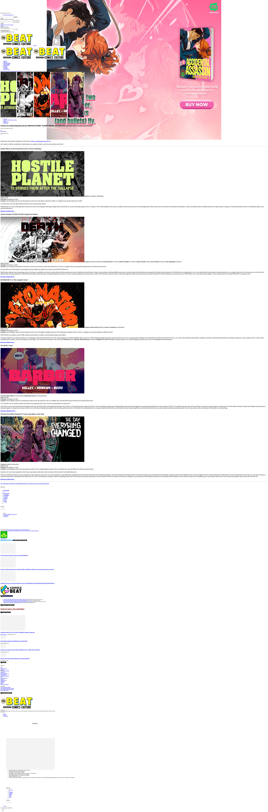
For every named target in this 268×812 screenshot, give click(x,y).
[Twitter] (8, 136)
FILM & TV (5, 62)
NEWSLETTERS (6, 69)
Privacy (2, 25)
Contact (4, 715)
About (4, 713)
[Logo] (17, 59)
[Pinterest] (13, 136)
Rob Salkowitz (3, 680)
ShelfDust (3, 681)
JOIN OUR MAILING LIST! (8, 15)
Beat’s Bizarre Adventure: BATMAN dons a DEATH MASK (14, 641)
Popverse (2, 679)
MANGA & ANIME (6, 63)
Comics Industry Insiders (6, 687)
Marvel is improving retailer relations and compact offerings (15, 658)
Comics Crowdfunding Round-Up (14, 71)
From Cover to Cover (5, 673)
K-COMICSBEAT (6, 64)
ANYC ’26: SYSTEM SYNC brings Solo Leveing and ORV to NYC (15, 599)
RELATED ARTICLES (6, 540)
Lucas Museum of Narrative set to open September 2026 (18, 529)
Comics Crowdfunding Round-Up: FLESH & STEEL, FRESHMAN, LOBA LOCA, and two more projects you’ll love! (27, 569)
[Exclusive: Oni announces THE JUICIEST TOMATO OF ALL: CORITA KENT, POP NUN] (3, 647)
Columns (5, 71)
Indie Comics (6, 122)
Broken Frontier (4, 668)
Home (2, 71)
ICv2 (1, 677)
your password (16, 22)
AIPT (2, 667)
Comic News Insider (5, 690)
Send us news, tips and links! (12, 609)
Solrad (2, 683)
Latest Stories (8, 596)
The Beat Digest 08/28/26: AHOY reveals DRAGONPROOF (14, 555)
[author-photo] (4, 537)
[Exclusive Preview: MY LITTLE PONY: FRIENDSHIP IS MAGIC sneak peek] (13, 630)
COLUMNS (5, 67)
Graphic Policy (3, 675)
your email (15, 29)
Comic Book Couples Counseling (7, 689)
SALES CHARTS (6, 65)
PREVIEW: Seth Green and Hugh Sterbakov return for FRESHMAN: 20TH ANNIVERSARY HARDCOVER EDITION (27, 583)
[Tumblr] (33, 136)
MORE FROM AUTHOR (20, 540)
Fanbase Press (3, 672)
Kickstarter (5, 123)
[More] (38, 136)
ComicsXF (3, 671)
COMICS (5, 61)
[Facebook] (3, 136)
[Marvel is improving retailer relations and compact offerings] (3, 656)
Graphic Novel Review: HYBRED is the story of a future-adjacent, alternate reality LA (22, 530)
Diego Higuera (3, 131)
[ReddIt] (23, 136)
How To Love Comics (5, 676)
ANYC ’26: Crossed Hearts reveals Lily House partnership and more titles (17, 601)
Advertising (5, 716)
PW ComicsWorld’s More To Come (7, 688)
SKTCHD (2, 682)
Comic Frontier (6, 670)
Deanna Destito (4, 634)
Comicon (2, 669)
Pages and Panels (4, 678)
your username (16, 20)
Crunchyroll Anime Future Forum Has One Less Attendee (14, 600)
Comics (4, 120)
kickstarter (5, 516)
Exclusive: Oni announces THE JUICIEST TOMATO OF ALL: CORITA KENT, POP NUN (20, 649)
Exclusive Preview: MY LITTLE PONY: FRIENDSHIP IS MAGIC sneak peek (18, 632)
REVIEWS (5, 66)
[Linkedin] (18, 136)
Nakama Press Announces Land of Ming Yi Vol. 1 (13, 602)
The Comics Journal (5, 684)
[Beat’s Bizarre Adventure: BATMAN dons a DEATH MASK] (3, 638)
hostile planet (6, 515)
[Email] (28, 136)
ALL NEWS (5, 68)
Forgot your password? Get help (7, 24)
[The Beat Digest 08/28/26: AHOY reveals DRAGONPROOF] (8, 553)
